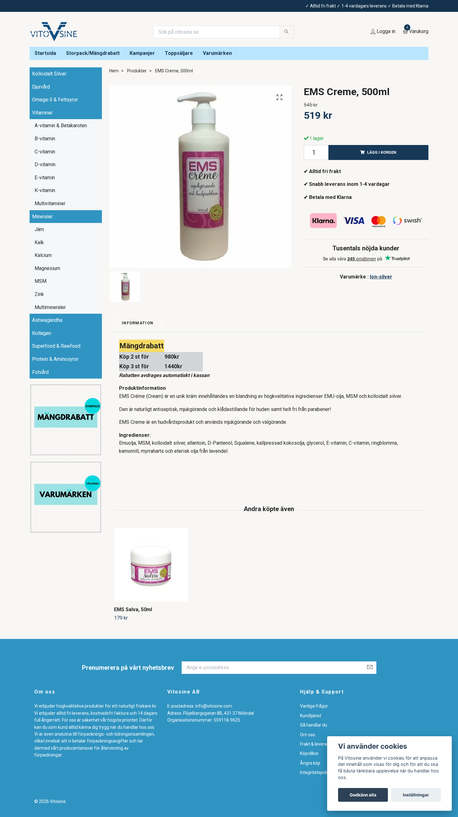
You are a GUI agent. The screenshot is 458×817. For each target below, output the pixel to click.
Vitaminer (42, 113)
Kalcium (43, 255)
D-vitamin (45, 164)
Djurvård (41, 87)
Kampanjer (142, 53)
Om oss (307, 734)
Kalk (39, 242)
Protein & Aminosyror (55, 359)
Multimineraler (50, 307)
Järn (39, 229)
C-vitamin (45, 152)
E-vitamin (45, 178)
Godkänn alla (363, 794)
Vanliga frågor (314, 705)
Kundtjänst (310, 715)
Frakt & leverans (316, 744)
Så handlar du (313, 725)
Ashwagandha (47, 320)
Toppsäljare (179, 53)
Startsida (45, 53)
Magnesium (47, 268)
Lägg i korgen (381, 152)
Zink (39, 294)
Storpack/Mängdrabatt (93, 53)
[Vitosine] (54, 31)
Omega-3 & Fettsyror (55, 100)
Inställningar (416, 794)
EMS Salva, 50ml (133, 609)
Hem (114, 70)
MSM (40, 281)
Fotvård (40, 372)
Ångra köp (310, 763)
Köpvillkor (309, 753)
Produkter (137, 70)
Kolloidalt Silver (49, 74)
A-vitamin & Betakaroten (61, 125)
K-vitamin (45, 190)
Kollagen (41, 333)
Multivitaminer (50, 203)
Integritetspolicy (316, 772)
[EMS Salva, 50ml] (151, 565)
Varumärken (217, 53)
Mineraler (42, 217)
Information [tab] (137, 323)
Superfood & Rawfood (56, 346)
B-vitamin (45, 139)
